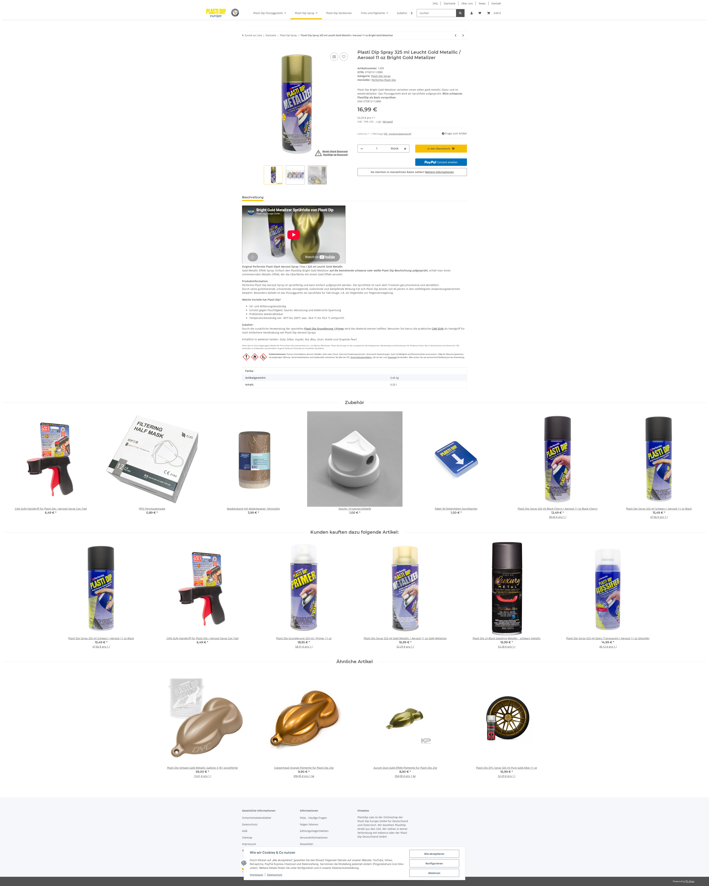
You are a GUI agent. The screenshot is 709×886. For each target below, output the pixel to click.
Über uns (467, 3)
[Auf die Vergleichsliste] (334, 57)
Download (392, 357)
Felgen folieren (309, 824)
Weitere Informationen (439, 172)
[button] (471, 13)
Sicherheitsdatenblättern (361, 357)
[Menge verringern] (362, 148)
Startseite (449, 3)
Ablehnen (434, 873)
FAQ (435, 3)
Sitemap (247, 837)
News (482, 3)
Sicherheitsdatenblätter (256, 818)
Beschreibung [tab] (252, 197)
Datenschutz (274, 874)
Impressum (256, 874)
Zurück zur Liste (253, 35)
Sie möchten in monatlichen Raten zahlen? (412, 172)
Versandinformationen (314, 837)
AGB (244, 831)
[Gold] (394, 371)
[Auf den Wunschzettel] (344, 57)
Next (700, 467)
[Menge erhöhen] (405, 148)
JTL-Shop (689, 881)
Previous (9, 467)
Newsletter (306, 844)
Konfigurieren (434, 863)
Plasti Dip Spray (381, 76)
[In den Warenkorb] (245, 48)
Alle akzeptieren (434, 853)
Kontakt (496, 3)
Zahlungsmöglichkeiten (314, 831)
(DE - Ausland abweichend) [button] (397, 133)
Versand (388, 121)
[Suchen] (460, 13)
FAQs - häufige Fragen (313, 818)
